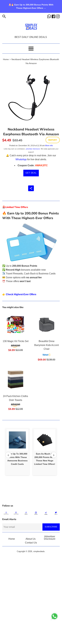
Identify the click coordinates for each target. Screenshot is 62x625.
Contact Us (31, 542)
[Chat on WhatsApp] (54, 617)
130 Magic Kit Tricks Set (15, 341)
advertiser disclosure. (33, 149)
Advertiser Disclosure (49, 537)
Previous (8, 455)
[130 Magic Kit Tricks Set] (15, 324)
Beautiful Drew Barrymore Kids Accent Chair (46, 345)
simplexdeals (39, 551)
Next (54, 455)
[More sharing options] (31, 188)
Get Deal (31, 173)
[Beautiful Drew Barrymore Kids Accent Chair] (46, 324)
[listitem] (17, 451)
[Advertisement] (31, 495)
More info (49, 146)
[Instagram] (58, 16)
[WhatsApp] (49, 16)
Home (11, 539)
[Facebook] (54, 16)
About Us (31, 539)
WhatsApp (21, 159)
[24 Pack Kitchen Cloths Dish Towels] (15, 379)
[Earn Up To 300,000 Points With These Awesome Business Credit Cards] (17, 440)
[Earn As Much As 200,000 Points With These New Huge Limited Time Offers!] (44, 440)
